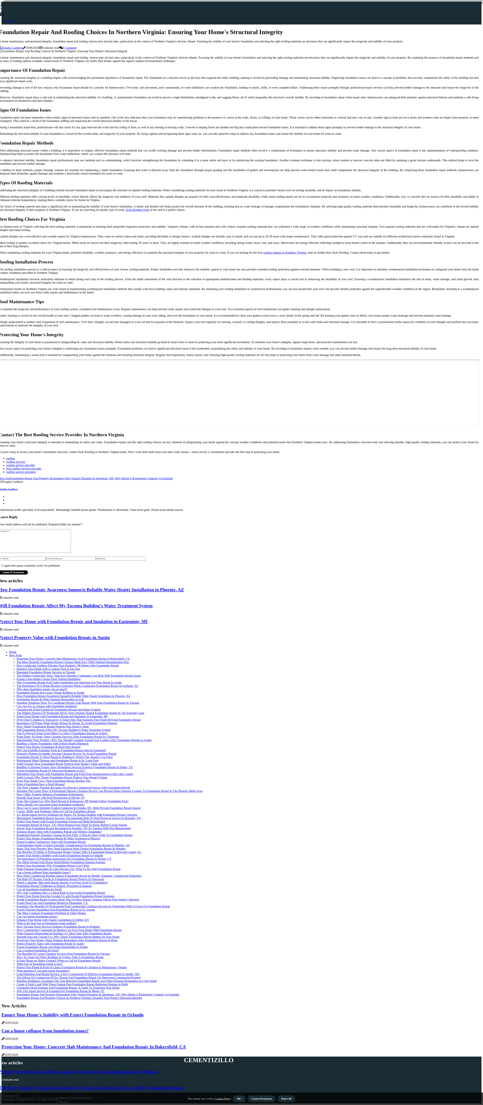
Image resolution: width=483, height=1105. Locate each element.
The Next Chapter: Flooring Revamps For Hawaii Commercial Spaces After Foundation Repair (73, 787)
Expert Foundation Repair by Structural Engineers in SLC (51, 770)
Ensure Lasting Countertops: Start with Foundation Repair (51, 841)
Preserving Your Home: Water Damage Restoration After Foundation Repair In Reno (67, 940)
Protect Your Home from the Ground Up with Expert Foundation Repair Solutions (65, 896)
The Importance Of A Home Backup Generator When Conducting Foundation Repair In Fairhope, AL (77, 685)
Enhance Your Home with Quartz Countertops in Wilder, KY (53, 919)
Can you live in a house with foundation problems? (47, 706)
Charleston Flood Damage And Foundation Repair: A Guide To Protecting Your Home (68, 987)
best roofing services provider (23, 468)
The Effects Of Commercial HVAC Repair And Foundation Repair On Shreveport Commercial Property (79, 977)
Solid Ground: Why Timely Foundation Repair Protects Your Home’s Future (62, 777)
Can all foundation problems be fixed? (39, 889)
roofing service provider (20, 465)
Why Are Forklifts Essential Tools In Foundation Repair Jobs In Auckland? (61, 750)
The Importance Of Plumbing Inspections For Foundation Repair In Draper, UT (64, 858)
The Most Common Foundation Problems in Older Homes (51, 913)
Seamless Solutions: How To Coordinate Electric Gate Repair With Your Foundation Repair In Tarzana (78, 702)
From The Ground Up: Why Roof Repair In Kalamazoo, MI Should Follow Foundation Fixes (72, 801)
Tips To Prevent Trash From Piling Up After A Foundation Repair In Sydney (62, 733)
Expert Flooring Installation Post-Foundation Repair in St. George (56, 909)
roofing (10, 458)
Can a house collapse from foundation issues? (44, 872)
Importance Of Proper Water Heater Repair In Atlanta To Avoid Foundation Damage (67, 723)
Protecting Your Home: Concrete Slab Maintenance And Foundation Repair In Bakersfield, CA (73, 658)
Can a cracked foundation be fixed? (38, 950)
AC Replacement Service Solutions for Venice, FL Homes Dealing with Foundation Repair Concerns (77, 814)
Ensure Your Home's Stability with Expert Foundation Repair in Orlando (60, 855)
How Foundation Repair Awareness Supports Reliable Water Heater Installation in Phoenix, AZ (73, 696)
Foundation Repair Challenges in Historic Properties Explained (54, 886)
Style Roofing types (137, 209)
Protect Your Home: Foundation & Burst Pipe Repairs (49, 746)
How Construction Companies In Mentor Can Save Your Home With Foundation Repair (69, 930)
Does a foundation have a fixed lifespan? (41, 784)
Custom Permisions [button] (261, 1098)
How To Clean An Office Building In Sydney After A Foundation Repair (60, 957)
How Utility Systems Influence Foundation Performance (50, 794)
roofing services (15, 461)
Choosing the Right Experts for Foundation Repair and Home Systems (59, 709)
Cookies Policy (223, 1098)
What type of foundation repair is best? (40, 964)
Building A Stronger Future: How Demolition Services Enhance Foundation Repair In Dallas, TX (75, 767)
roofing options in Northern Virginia (284, 252)
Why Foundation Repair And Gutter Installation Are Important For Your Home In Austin (69, 682)
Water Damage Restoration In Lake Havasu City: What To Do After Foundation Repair (69, 869)
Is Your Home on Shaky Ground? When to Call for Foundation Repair (58, 960)
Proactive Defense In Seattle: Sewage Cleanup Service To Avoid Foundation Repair (66, 753)
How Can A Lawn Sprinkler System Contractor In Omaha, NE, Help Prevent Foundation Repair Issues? (79, 808)
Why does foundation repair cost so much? (42, 689)
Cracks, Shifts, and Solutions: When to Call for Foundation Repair (56, 811)
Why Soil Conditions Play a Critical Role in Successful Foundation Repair (61, 892)
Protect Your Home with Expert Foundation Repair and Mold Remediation (61, 821)
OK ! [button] (239, 1098)
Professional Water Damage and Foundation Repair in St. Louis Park (57, 760)
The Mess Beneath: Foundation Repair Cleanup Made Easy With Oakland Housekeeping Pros (73, 662)
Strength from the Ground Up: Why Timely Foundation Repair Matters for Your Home (68, 936)
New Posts (15, 655)
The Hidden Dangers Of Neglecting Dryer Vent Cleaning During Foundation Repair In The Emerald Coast (80, 713)
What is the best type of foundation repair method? (47, 923)
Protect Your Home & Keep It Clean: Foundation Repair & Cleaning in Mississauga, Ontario (72, 967)
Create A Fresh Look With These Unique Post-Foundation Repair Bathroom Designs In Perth (72, 984)
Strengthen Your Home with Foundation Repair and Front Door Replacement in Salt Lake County (75, 774)
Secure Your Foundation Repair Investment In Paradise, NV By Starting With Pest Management (74, 828)
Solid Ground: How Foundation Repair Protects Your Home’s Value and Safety (64, 763)
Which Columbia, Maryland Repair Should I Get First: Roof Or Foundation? (62, 882)
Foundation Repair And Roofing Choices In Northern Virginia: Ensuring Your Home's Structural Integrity (79, 997)
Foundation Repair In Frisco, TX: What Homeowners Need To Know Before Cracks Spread (72, 824)
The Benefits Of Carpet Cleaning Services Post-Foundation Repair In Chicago (63, 953)
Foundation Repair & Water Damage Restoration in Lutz (50, 699)
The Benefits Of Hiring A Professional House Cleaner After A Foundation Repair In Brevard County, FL (79, 852)
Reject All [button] (286, 1098)
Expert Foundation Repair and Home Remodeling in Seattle (52, 947)
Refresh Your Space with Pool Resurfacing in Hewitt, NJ (50, 797)
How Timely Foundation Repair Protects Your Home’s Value (53, 726)
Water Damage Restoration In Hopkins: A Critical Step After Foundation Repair (64, 933)
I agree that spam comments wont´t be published (31, 565)
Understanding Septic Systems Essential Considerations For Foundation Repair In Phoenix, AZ (73, 845)
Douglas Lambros (12, 47)
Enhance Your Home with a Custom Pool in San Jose (48, 668)
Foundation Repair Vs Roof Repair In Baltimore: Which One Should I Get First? (65, 757)
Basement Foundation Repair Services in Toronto (46, 672)
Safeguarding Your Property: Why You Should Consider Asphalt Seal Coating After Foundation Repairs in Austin (84, 740)
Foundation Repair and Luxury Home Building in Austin (50, 692)
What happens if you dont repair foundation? (43, 970)
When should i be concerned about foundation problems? (51, 804)
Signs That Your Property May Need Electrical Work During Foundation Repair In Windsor (71, 848)
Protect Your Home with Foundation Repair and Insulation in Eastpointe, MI (62, 716)
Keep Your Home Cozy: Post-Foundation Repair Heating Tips (54, 780)
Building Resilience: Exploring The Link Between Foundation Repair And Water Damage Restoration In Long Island (87, 981)
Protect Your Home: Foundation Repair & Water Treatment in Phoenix (58, 838)
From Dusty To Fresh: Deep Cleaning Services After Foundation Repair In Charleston (68, 736)
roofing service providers (21, 472)
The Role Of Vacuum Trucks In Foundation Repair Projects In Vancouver (60, 879)
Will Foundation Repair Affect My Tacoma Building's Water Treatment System (63, 730)
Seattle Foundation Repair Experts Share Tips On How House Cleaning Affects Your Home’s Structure (78, 899)
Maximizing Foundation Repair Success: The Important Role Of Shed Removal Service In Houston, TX (79, 818)
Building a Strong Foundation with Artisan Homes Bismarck (53, 743)
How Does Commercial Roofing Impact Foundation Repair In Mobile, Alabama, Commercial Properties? (79, 875)
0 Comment (70, 47)
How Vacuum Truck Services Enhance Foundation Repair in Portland (58, 926)
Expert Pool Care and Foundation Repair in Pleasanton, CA (52, 903)
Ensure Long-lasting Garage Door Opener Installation (49, 679)
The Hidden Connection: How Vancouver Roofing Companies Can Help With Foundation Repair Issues (79, 675)
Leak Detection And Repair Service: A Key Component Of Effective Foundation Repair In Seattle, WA (78, 974)
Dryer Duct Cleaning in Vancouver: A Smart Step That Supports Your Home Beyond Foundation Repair (79, 719)
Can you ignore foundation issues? (37, 916)
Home (10, 20)
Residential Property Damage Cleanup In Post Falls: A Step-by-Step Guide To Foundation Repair (74, 835)
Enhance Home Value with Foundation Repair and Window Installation (59, 831)
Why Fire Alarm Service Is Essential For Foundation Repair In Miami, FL (61, 991)
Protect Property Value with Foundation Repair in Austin (50, 943)
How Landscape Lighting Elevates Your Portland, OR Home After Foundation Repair (68, 665)
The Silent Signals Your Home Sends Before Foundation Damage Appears (61, 862)
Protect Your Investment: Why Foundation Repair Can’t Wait (53, 865)
